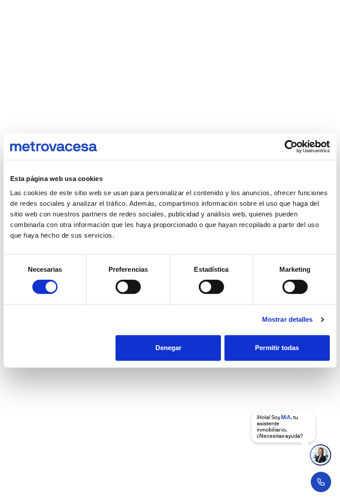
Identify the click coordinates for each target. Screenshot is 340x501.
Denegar (168, 347)
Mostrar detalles (287, 319)
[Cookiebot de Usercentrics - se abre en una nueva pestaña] (291, 146)
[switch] (128, 287)
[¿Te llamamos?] (321, 482)
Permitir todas (277, 347)
